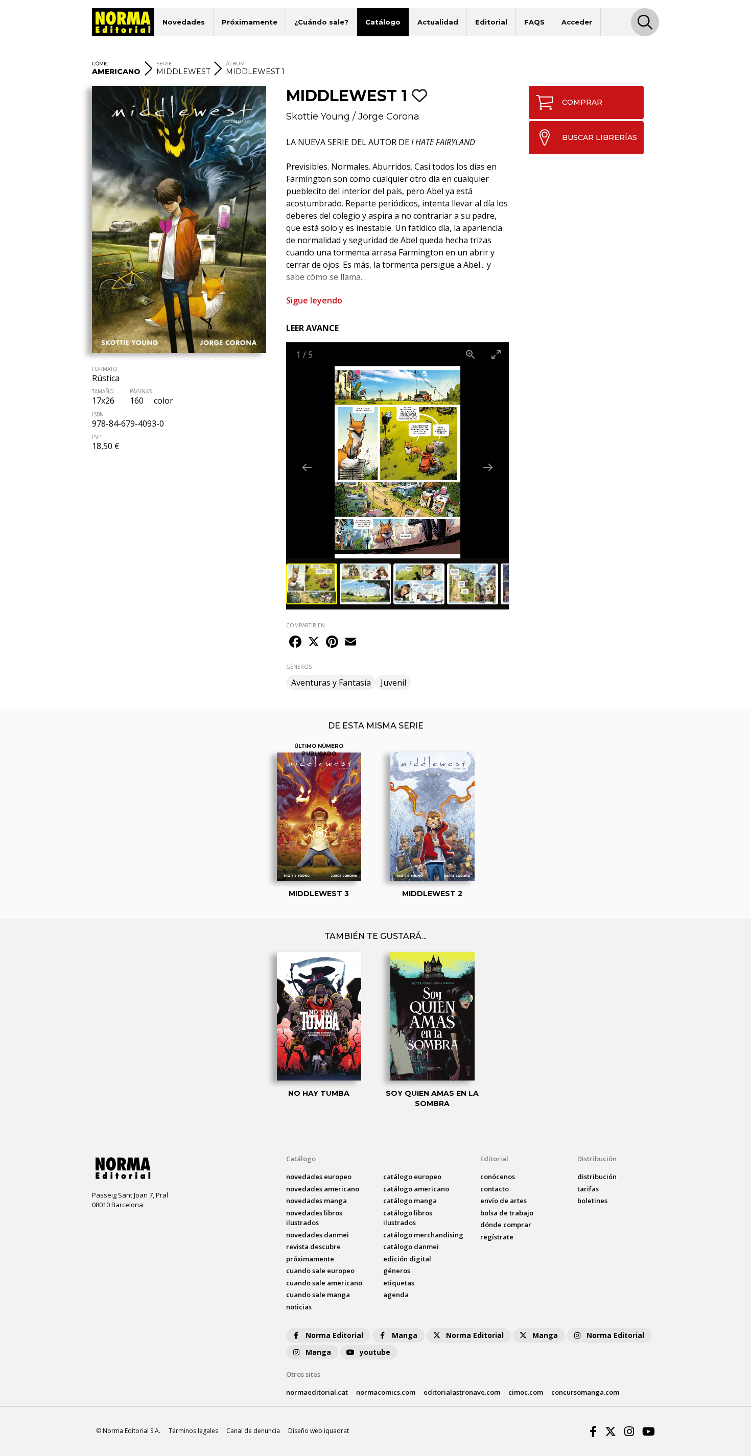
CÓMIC (100, 63)
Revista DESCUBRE (313, 1246)
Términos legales (193, 1430)
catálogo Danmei (411, 1246)
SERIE (164, 63)
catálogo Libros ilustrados (407, 1218)
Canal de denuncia (253, 1430)
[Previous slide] (307, 467)
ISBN (98, 414)
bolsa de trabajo (506, 1212)
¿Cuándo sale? (321, 22)
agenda (396, 1294)
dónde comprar (505, 1224)
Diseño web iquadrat (318, 1430)
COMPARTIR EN (305, 625)
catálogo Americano (416, 1188)
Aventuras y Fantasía (331, 682)
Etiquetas (398, 1282)
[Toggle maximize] (496, 354)
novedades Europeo (318, 1176)
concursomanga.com (585, 1392)
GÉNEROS (299, 666)
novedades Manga (316, 1200)
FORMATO (105, 368)
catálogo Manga (410, 1200)
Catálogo (383, 22)
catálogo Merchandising (423, 1234)
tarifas (588, 1188)
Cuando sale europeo (320, 1270)
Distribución (597, 1158)
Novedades (183, 22)
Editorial (491, 22)
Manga (404, 1335)
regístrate (496, 1236)
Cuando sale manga (318, 1294)
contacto (494, 1188)
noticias (299, 1306)
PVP (96, 436)
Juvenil (393, 682)
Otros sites (303, 1374)
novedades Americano (322, 1188)
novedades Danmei (317, 1234)
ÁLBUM (235, 63)
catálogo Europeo (412, 1176)
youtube (375, 1352)
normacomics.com (385, 1392)
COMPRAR (582, 102)
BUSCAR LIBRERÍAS (599, 137)
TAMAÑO (103, 391)
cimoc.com (525, 1392)
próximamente (310, 1258)
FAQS (534, 22)
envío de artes (503, 1200)
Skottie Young (318, 116)
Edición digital (407, 1258)
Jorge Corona (388, 116)
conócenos (497, 1176)
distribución (597, 1176)
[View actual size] (470, 354)
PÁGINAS (141, 391)
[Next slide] (488, 467)
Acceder (576, 22)
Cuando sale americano (324, 1282)
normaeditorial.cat (317, 1392)
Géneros (396, 1270)
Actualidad (437, 22)
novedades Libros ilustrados (314, 1218)
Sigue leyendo (314, 300)
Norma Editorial (334, 1335)
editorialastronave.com (462, 1392)
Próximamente (249, 22)
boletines (592, 1200)
